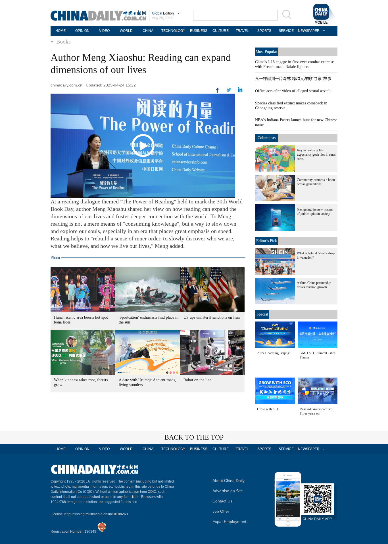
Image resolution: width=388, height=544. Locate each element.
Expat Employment (229, 521)
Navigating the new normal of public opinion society (315, 211)
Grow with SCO (268, 409)
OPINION (82, 31)
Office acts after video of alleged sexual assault (293, 91)
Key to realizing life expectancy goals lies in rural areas (316, 154)
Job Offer (220, 511)
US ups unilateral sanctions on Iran (211, 317)
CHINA (148, 31)
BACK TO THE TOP (194, 437)
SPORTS (264, 31)
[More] (217, 92)
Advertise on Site (227, 491)
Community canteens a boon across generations (316, 182)
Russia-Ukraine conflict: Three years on (316, 411)
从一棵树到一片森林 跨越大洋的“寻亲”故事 (293, 79)
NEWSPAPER (308, 31)
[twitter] (240, 91)
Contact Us (222, 501)
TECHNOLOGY (173, 31)
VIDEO (104, 31)
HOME (60, 31)
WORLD (126, 31)
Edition (163, 13)
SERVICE (286, 31)
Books (63, 41)
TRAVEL (242, 31)
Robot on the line (197, 380)
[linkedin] (229, 92)
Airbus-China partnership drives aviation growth (314, 285)
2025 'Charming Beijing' (273, 353)
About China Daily (228, 480)
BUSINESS (198, 31)
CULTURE (220, 31)
